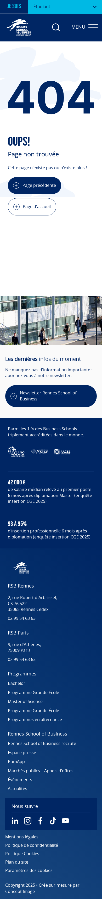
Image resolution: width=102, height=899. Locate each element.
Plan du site (16, 862)
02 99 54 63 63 (22, 618)
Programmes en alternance (35, 720)
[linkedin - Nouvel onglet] (15, 820)
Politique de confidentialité (31, 845)
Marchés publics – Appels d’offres (40, 771)
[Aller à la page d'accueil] (19, 27)
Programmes (22, 674)
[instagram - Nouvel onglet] (27, 820)
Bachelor (16, 683)
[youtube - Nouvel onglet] (65, 820)
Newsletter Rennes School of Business (48, 396)
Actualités (17, 789)
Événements (20, 780)
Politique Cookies (22, 854)
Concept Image (20, 892)
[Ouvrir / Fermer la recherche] (56, 27)
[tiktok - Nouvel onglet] (52, 820)
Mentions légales (21, 837)
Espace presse (22, 753)
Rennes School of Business (37, 734)
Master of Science (25, 702)
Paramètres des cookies (29, 871)
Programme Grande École (33, 693)
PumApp (16, 762)
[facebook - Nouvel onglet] (40, 820)
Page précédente (39, 185)
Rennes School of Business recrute (42, 744)
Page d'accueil (37, 207)
